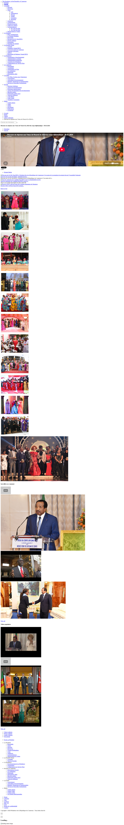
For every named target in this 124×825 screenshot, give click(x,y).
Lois (12, 12)
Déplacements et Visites (13, 31)
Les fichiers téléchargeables (14, 794)
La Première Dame (9, 45)
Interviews (10, 9)
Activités (9, 46)
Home (5, 797)
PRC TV (6, 803)
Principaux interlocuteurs (14, 89)
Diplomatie (10, 72)
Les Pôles (6, 75)
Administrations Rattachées (14, 60)
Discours (9, 7)
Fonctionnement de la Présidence (16, 764)
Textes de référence (12, 95)
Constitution (10, 68)
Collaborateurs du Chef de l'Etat (15, 63)
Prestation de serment (13, 43)
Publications (10, 109)
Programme (10, 42)
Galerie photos (11, 102)
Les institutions (11, 71)
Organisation (10, 765)
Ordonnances (14, 13)
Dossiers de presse (12, 24)
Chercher (6, 798)
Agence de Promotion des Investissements (18, 90)
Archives (6, 801)
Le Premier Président (13, 36)
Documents (10, 107)
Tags (5, 800)
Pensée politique (11, 40)
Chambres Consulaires (13, 99)
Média (5, 101)
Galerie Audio (11, 792)
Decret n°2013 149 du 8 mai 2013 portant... (12, 185)
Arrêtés (13, 16)
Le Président (7, 33)
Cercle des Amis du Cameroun (15, 49)
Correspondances (12, 27)
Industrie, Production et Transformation (17, 81)
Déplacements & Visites (13, 756)
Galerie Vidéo (11, 791)
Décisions (13, 19)
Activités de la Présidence (14, 62)
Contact (6, 807)
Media (5, 114)
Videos (6, 116)
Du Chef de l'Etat (15, 28)
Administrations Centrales (14, 59)
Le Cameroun (7, 65)
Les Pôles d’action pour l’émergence (17, 77)
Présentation (10, 66)
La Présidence (8, 55)
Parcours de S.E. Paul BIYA (15, 39)
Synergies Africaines (12, 51)
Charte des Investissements (14, 87)
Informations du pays (13, 770)
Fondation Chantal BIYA (14, 48)
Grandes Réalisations (13, 750)
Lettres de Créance (12, 25)
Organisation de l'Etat (13, 69)
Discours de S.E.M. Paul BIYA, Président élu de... (14, 176)
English (6, 4)
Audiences (10, 21)
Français (6, 2)
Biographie (10, 37)
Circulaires (14, 18)
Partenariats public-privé (13, 93)
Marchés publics (11, 92)
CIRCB (9, 52)
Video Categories (8, 117)
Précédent (6, 129)
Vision (9, 745)
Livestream (10, 110)
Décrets (13, 15)
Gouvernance (11, 78)
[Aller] (17, 122)
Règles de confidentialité (10, 806)
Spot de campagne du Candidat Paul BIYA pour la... (15, 181)
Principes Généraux (12, 86)
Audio (9, 104)
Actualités (6, 5)
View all (3, 621)
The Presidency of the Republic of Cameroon (14, 1)
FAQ (5, 804)
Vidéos (9, 106)
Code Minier (10, 96)
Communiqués (11, 22)
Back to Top (4, 188)
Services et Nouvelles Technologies (16, 83)
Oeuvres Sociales (12, 761)
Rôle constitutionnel (12, 34)
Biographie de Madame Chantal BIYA (17, 54)
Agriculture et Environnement (15, 80)
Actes (8, 10)
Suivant (6, 130)
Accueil (6, 113)
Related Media (8, 172)
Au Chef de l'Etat (15, 30)
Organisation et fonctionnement (15, 57)
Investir (6, 84)
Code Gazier (10, 98)
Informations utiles (12, 74)
